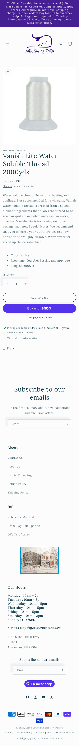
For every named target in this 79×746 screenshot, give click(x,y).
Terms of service (65, 732)
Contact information (52, 738)
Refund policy (24, 732)
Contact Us (15, 457)
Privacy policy (44, 732)
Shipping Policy (18, 492)
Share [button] (10, 348)
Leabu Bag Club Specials (24, 526)
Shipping (7, 186)
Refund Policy (17, 484)
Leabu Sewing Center (37, 727)
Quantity (8, 275)
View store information (23, 338)
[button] (7, 43)
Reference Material (21, 517)
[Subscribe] (67, 423)
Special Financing (20, 475)
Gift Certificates (19, 534)
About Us (14, 466)
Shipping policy (28, 738)
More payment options (39, 317)
